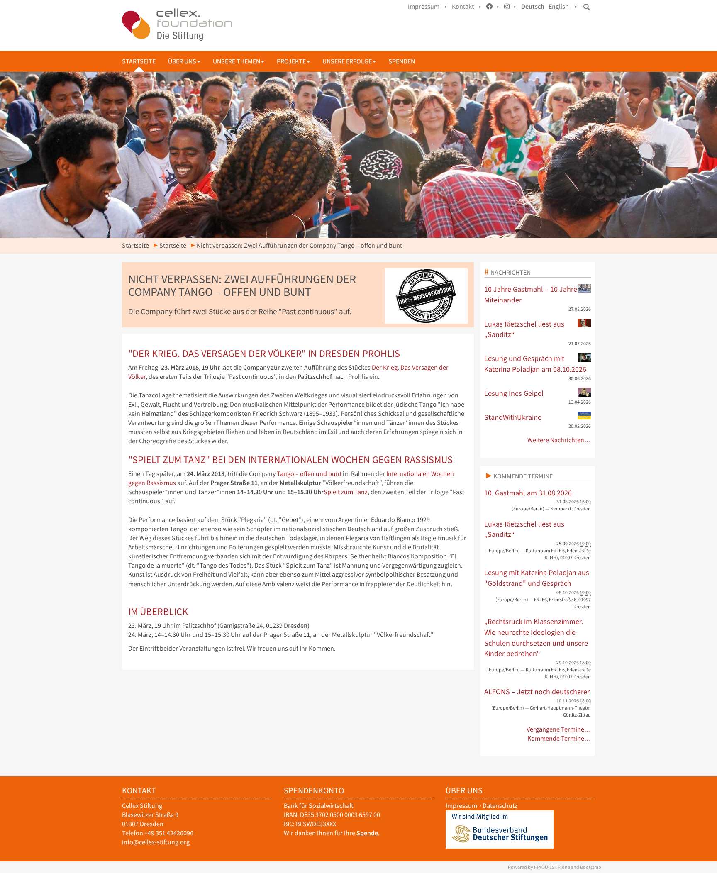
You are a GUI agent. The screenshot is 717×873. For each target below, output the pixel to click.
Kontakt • (466, 6)
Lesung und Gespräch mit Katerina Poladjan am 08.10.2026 (535, 364)
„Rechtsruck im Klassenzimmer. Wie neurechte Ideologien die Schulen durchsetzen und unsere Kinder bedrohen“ (536, 637)
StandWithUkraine (512, 417)
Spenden (401, 61)
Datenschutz (500, 806)
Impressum (461, 806)
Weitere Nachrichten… (559, 440)
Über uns (182, 61)
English (559, 6)
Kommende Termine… (559, 738)
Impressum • (427, 6)
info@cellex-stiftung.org (156, 842)
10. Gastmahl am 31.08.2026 (528, 492)
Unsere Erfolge (347, 61)
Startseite (139, 61)
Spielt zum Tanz (346, 492)
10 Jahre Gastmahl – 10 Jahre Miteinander (530, 294)
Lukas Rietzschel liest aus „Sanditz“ (524, 329)
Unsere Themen (236, 61)
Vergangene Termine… (559, 729)
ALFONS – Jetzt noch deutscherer (537, 691)
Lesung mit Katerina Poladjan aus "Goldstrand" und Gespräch (536, 578)
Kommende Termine (523, 476)
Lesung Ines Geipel (514, 393)
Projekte (291, 61)
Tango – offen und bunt (309, 474)
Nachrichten (510, 272)
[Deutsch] (177, 24)
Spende (367, 833)
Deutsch (532, 6)
